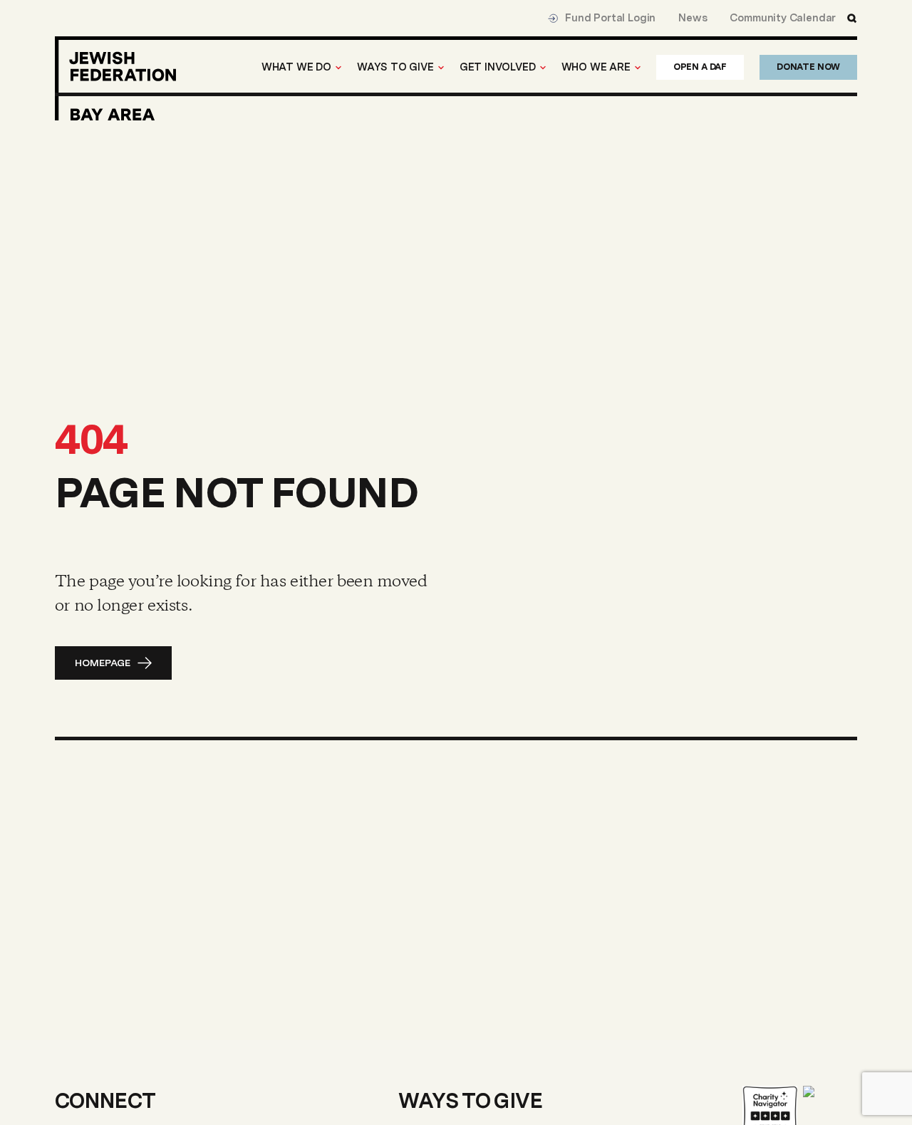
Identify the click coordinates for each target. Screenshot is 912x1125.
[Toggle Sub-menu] (338, 68)
